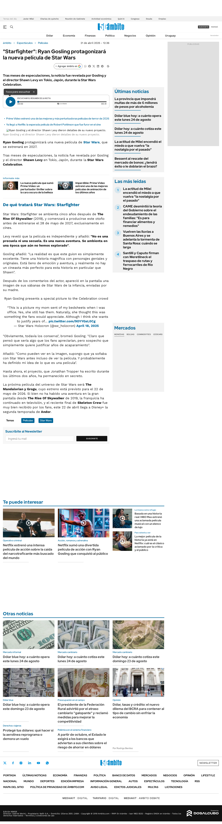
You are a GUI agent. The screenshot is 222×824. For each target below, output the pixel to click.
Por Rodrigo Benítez (123, 748)
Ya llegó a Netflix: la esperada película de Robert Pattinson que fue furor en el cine (53, 124)
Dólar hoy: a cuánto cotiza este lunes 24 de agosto (138, 131)
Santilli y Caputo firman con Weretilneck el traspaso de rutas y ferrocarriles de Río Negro (141, 261)
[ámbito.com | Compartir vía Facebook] (89, 66)
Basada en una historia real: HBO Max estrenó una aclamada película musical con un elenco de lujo (148, 520)
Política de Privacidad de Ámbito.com (57, 787)
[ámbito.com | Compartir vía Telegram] (102, 66)
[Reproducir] (10, 102)
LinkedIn (29, 763)
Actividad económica (101, 19)
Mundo (29, 781)
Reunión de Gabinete (75, 19)
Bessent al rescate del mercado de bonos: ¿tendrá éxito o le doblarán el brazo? (136, 162)
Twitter (5, 763)
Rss (197, 781)
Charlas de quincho (49, 19)
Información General (106, 781)
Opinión (150, 35)
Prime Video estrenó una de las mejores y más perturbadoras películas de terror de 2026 (57, 118)
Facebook (13, 763)
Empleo (162, 19)
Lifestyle (208, 775)
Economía (69, 35)
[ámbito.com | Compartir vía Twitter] (93, 66)
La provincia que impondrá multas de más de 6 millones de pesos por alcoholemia (136, 103)
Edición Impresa (72, 781)
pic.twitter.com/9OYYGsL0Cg (72, 321)
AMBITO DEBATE (142, 798)
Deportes (47, 781)
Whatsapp (47, 763)
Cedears (158, 334)
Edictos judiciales (127, 787)
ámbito (7, 43)
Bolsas (130, 334)
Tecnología (179, 781)
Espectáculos (25, 43)
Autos (133, 781)
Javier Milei (28, 19)
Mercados (149, 775)
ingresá (214, 27)
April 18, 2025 (87, 326)
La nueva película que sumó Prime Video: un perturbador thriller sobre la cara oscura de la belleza (36, 187)
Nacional (10, 781)
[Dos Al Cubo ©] (203, 813)
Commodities (144, 334)
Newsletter (214, 35)
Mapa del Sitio (13, 787)
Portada (9, 775)
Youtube (38, 763)
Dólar (49, 35)
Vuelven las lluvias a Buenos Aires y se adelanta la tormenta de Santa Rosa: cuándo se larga (141, 239)
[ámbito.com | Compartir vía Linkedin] (98, 66)
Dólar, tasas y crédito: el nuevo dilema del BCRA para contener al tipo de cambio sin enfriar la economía (138, 710)
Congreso (135, 19)
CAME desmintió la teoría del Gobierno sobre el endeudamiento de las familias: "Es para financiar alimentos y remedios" (142, 216)
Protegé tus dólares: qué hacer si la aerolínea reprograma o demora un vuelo (28, 734)
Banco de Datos (123, 775)
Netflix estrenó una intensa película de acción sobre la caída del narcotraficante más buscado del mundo (28, 551)
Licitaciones (173, 787)
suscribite (203, 27)
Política (110, 35)
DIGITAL (75, 798)
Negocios (130, 35)
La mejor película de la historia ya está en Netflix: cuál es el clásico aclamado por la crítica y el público (149, 543)
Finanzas (90, 35)
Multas (153, 787)
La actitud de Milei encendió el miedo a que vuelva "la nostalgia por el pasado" (138, 146)
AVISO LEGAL (99, 787)
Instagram (21, 763)
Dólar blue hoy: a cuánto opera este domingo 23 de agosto (26, 706)
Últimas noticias (34, 775)
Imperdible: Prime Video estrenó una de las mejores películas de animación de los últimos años (91, 187)
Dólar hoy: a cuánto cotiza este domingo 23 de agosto (136, 659)
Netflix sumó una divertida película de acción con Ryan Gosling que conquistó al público (83, 549)
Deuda (149, 19)
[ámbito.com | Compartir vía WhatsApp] (85, 66)
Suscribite (92, 438)
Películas (43, 43)
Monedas (119, 334)
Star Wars (91, 142)
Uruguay (170, 35)
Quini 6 (121, 19)
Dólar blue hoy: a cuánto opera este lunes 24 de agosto (138, 118)
